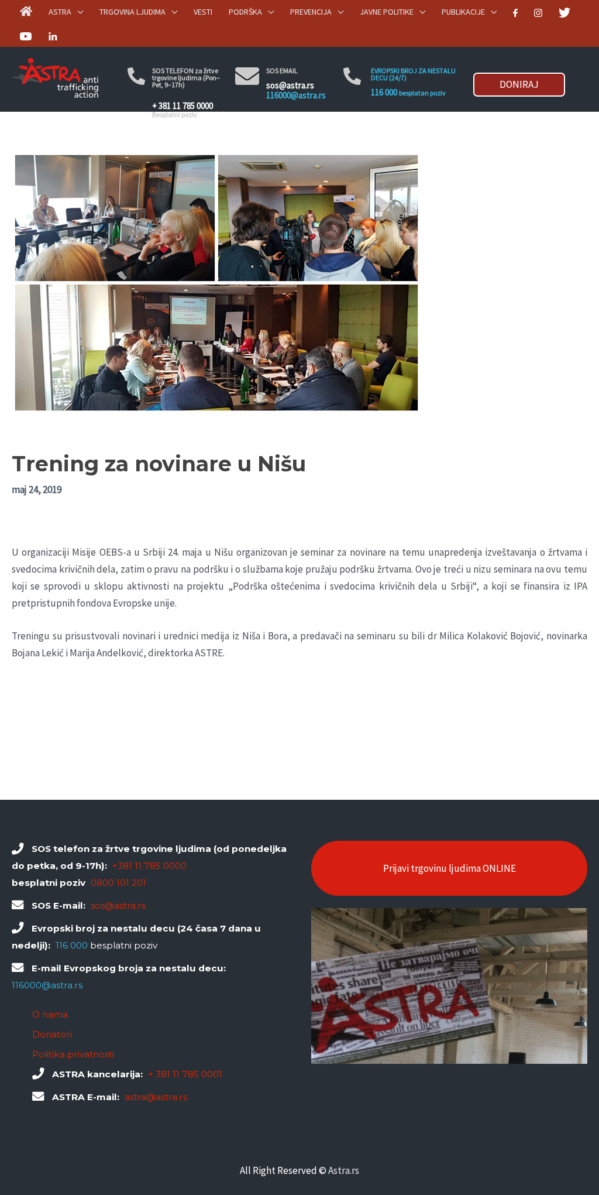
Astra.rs (343, 1170)
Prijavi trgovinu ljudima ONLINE (449, 868)
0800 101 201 (118, 882)
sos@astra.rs (290, 85)
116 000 (384, 92)
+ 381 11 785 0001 (185, 1074)
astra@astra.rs (156, 1096)
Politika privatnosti (73, 1054)
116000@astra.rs (296, 95)
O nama (50, 1014)
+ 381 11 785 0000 (182, 105)
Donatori (52, 1034)
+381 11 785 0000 (149, 865)
